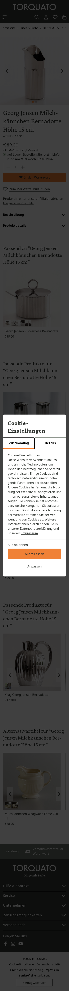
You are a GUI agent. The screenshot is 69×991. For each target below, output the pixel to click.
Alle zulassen (34, 554)
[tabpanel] (34, 494)
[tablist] (34, 443)
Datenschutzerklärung (36, 528)
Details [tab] (50, 443)
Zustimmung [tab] (19, 443)
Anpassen (34, 566)
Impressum (29, 533)
